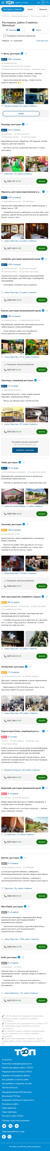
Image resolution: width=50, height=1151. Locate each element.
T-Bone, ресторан (10, 53)
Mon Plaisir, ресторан (12, 906)
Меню (21, 114)
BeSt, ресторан (9, 957)
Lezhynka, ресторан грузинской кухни (20, 259)
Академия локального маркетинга (18, 1100)
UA (38, 2)
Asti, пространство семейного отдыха (21, 596)
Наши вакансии (9, 1108)
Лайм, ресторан (9, 462)
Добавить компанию (25, 450)
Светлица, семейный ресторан (17, 380)
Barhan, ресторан (10, 857)
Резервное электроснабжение (21, 36)
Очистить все (42, 41)
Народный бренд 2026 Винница (17, 1092)
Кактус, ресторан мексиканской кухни (21, 310)
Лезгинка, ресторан (11, 524)
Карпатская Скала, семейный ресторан (21, 731)
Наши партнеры (9, 1112)
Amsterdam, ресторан (12, 666)
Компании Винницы (19, 16)
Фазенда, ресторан (11, 124)
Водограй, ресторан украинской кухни (21, 788)
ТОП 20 (5, 16)
